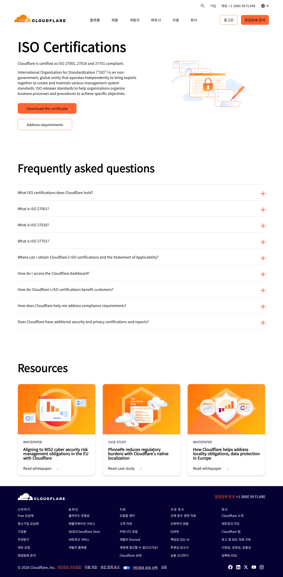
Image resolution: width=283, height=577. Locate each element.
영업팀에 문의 (255, 20)
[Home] (40, 20)
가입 (213, 6)
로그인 (229, 20)
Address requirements (45, 124)
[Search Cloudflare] (202, 6)
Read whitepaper (37, 468)
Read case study (121, 468)
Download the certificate (47, 108)
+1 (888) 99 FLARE (250, 496)
